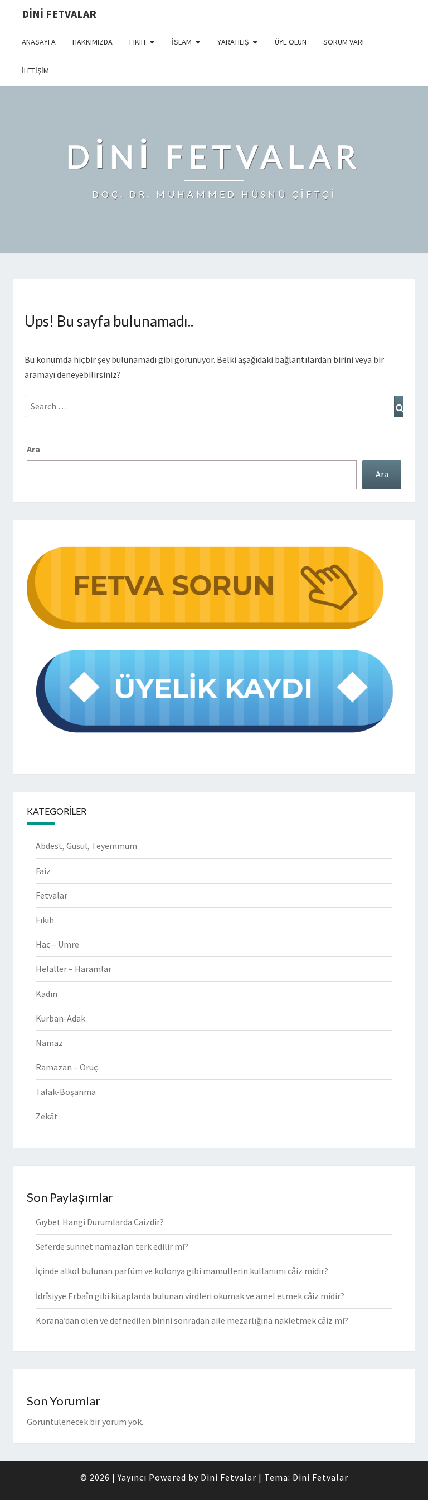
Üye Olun (291, 42)
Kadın (46, 993)
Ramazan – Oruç (67, 1067)
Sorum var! (343, 42)
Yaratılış (233, 42)
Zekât (47, 1116)
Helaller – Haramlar (73, 968)
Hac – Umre (57, 944)
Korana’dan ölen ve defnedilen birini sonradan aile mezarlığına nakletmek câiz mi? (192, 1320)
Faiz (43, 870)
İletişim (35, 71)
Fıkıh (137, 42)
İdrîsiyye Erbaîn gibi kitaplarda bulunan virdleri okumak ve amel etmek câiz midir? (190, 1295)
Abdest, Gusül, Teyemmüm (86, 845)
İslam (182, 42)
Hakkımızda (92, 42)
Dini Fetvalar (59, 14)
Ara (33, 449)
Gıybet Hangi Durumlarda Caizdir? (100, 1221)
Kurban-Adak (60, 1018)
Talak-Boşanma (66, 1091)
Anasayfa (39, 42)
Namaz (49, 1042)
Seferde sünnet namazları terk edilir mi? (112, 1246)
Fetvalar (51, 895)
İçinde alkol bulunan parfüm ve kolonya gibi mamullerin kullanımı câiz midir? (182, 1270)
